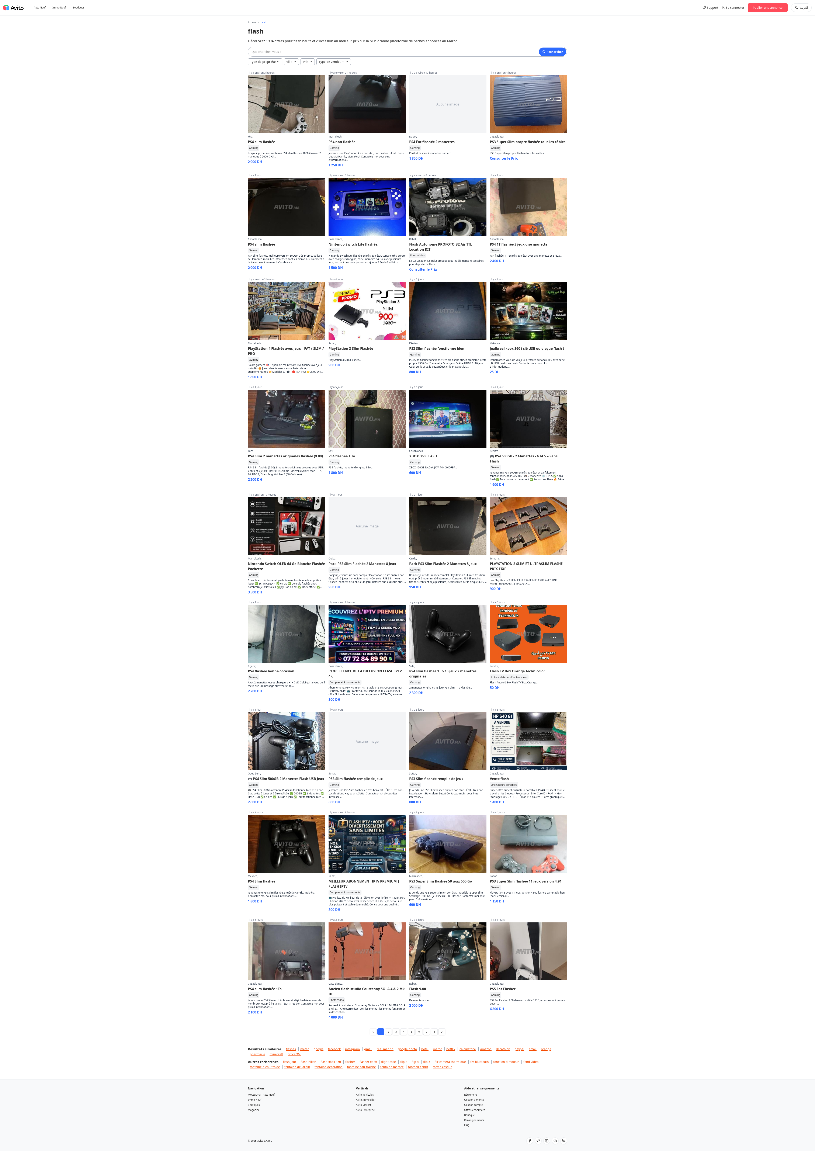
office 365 (294, 1054)
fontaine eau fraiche (361, 1067)
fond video (530, 1062)
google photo (407, 1049)
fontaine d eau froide (265, 1067)
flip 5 (426, 1062)
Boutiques (78, 7)
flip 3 (403, 1062)
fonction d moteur (506, 1062)
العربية (804, 8)
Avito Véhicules (365, 1094)
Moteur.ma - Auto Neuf (261, 1094)
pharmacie (257, 1054)
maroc (437, 1049)
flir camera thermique (450, 1062)
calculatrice (467, 1049)
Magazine (254, 1110)
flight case (388, 1062)
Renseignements (474, 1120)
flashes (291, 1049)
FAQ (466, 1125)
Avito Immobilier (365, 1100)
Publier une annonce (768, 8)
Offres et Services (474, 1110)
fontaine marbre (392, 1067)
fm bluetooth (479, 1062)
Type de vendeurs (331, 62)
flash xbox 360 (331, 1062)
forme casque (442, 1067)
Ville (289, 62)
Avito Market (363, 1105)
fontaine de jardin (297, 1067)
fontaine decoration (329, 1067)
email (533, 1049)
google (318, 1049)
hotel (425, 1049)
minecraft (276, 1054)
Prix (305, 62)
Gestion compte (473, 1105)
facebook (334, 1049)
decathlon (503, 1049)
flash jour (289, 1062)
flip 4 (415, 1062)
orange (546, 1049)
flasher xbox (368, 1062)
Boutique (469, 1115)
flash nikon (308, 1062)
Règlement (470, 1094)
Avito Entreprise (365, 1110)
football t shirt (418, 1067)
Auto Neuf (40, 7)
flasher (350, 1062)
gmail (368, 1049)
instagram (352, 1049)
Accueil (252, 22)
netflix (450, 1049)
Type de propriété (263, 62)
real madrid (385, 1049)
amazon (486, 1049)
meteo (304, 1049)
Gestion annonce (474, 1100)
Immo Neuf (59, 7)
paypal (519, 1049)
